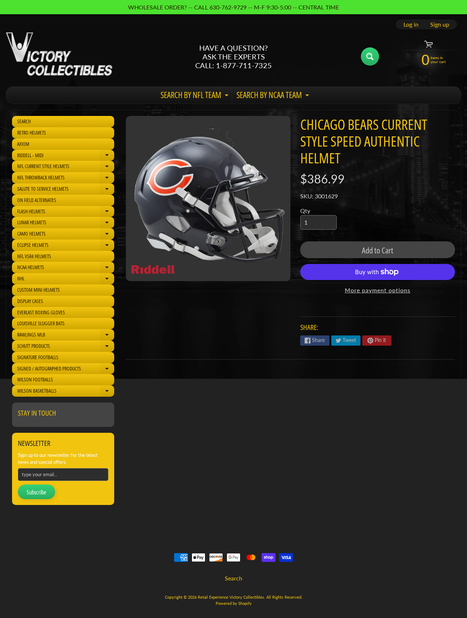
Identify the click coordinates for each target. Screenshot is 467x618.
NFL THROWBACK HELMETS (65, 178)
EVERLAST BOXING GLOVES (41, 312)
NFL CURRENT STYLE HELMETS (65, 167)
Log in (411, 24)
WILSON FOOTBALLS (35, 379)
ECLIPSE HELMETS (65, 246)
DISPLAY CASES (30, 301)
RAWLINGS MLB (65, 336)
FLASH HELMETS (65, 212)
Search (233, 578)
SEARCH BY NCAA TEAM (273, 96)
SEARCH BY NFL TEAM (195, 96)
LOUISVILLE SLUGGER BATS (41, 323)
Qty (305, 210)
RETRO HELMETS (31, 132)
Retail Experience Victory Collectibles (231, 597)
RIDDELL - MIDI (65, 156)
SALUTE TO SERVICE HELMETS (65, 190)
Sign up (439, 24)
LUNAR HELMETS (65, 223)
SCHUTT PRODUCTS (65, 347)
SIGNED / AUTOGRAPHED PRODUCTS (65, 369)
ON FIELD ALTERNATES (36, 200)
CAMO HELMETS (65, 235)
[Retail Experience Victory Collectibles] (59, 56)
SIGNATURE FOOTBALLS (37, 357)
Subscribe (36, 492)
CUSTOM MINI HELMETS (38, 289)
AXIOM (23, 143)
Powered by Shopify (234, 603)
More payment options (377, 290)
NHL (65, 279)
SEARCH (24, 121)
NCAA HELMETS (65, 268)
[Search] (370, 56)
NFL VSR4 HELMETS (34, 256)
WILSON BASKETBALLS (65, 392)
